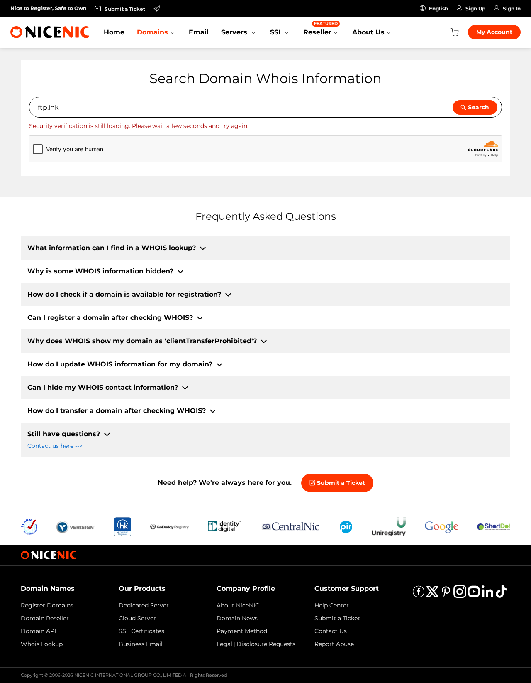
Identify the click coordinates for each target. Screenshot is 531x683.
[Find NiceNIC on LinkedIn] (487, 594)
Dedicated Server (144, 605)
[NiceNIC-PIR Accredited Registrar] (346, 526)
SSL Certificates (141, 631)
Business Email (141, 644)
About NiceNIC (238, 605)
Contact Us (330, 631)
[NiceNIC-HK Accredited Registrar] (122, 526)
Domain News (237, 618)
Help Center (331, 605)
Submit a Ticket (340, 482)
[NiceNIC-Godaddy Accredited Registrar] (169, 526)
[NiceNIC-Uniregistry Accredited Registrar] (389, 526)
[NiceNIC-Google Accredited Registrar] (441, 526)
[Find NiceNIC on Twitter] (432, 594)
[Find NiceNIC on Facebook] (418, 594)
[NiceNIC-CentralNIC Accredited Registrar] (290, 526)
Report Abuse (334, 644)
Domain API (38, 631)
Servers (235, 32)
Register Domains (47, 605)
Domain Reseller (45, 618)
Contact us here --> (55, 446)
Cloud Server (137, 618)
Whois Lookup (42, 644)
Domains (152, 32)
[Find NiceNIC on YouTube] (474, 594)
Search (478, 107)
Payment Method (242, 631)
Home (114, 32)
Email (199, 32)
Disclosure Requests (265, 644)
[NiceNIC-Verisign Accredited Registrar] (75, 526)
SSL (276, 32)
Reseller (320, 28)
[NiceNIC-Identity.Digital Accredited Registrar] (224, 526)
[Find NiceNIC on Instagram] (459, 594)
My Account (494, 32)
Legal (224, 644)
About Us (368, 32)
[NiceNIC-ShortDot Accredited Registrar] (493, 526)
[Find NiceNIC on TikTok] (501, 594)
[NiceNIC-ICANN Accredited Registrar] (29, 526)
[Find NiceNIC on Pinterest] (446, 594)
